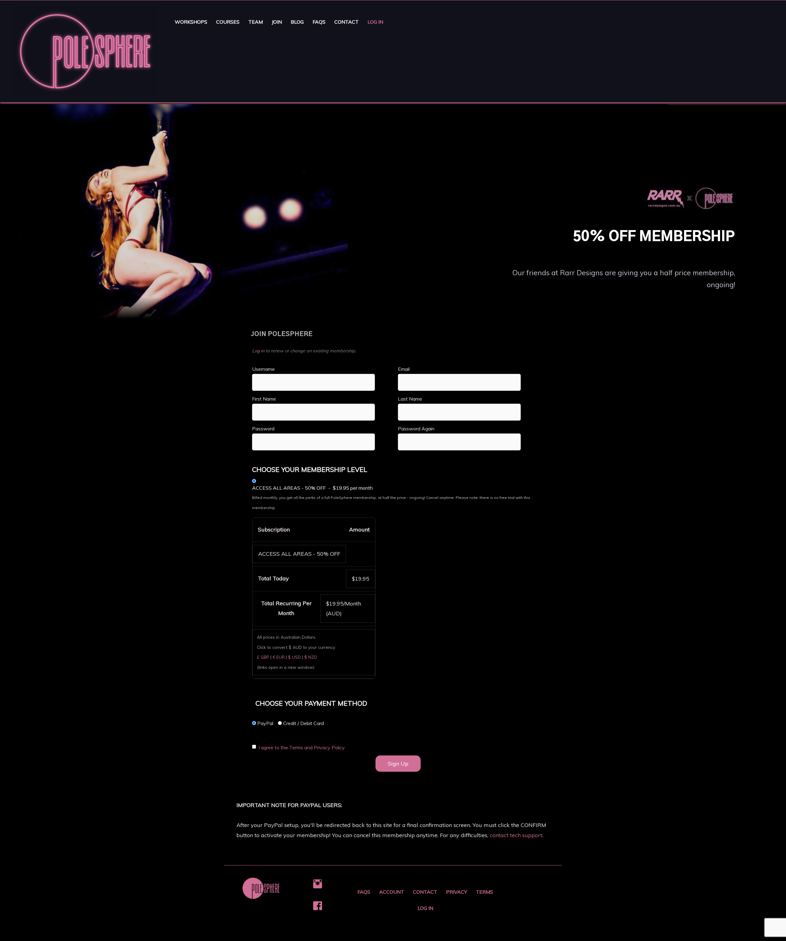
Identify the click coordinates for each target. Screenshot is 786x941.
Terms (484, 892)
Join (277, 22)
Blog (297, 22)
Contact (346, 22)
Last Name (410, 399)
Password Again (416, 428)
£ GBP (263, 657)
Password (263, 428)
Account (391, 892)
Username (263, 369)
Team (255, 22)
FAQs (319, 22)
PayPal (264, 723)
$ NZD (310, 657)
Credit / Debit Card (303, 723)
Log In (375, 22)
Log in (258, 351)
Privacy (456, 892)
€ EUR (279, 657)
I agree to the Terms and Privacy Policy (302, 747)
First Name (264, 399)
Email (404, 369)
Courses (227, 22)
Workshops (191, 22)
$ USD (294, 657)
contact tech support (516, 835)
